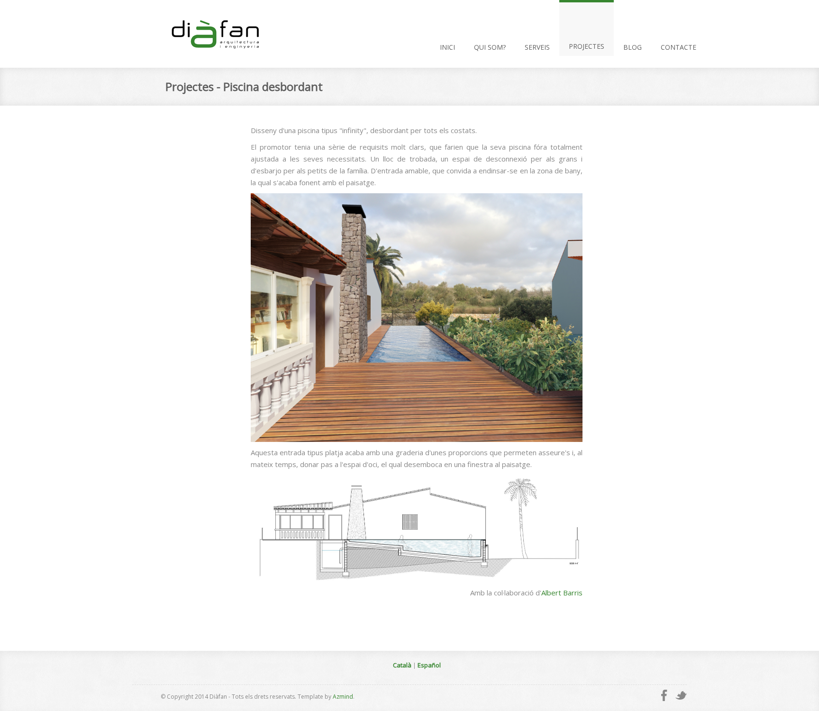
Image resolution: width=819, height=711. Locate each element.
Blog (632, 47)
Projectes (586, 46)
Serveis (537, 47)
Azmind (343, 697)
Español (429, 665)
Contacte (678, 47)
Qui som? (490, 47)
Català (402, 665)
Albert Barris (561, 592)
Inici (447, 47)
